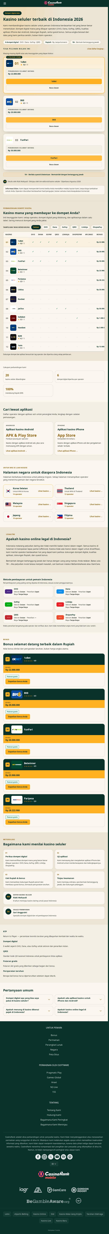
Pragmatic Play (54, 1072)
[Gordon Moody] (80, 1190)
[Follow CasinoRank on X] (50, 1156)
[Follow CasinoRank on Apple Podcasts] (70, 1156)
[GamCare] (56, 1190)
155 (54, 1091)
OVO (46, 227)
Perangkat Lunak (54, 1044)
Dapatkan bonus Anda (17, 681)
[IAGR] (24, 1190)
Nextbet (21, 327)
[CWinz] (13, 290)
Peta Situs (54, 1054)
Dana (55, 227)
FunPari (24, 140)
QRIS (74, 227)
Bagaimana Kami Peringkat (54, 1119)
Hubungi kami (54, 1114)
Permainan (54, 1040)
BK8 (22, 100)
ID (53, 1164)
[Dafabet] (13, 318)
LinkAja (84, 227)
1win (20, 345)
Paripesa (22, 279)
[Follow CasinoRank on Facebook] (38, 1156)
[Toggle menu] (4, 3)
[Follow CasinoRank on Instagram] (44, 1156)
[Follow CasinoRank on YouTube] (57, 1156)
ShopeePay (97, 227)
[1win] (13, 347)
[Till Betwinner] (16, 765)
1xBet (23, 62)
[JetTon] (13, 309)
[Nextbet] (13, 328)
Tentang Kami (54, 1110)
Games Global (54, 1077)
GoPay (64, 227)
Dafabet (21, 317)
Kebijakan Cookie (54, 1230)
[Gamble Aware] (49, 1200)
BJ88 (20, 336)
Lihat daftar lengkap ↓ (96, 49)
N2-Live (54, 1087)
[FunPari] (13, 261)
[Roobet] (13, 299)
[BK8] (13, 252)
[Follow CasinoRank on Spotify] (63, 1156)
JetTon (21, 308)
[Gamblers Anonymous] (38, 1190)
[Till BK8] (9, 101)
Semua (36, 227)
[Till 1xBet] (9, 63)
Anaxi (54, 1082)
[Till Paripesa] (16, 800)
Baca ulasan (54, 88)
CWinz (21, 289)
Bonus (54, 1035)
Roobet (21, 299)
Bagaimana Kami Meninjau (54, 1124)
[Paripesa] (13, 280)
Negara (54, 1049)
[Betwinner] (13, 271)
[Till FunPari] (9, 140)
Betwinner (22, 269)
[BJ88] (13, 337)
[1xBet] (13, 242)
